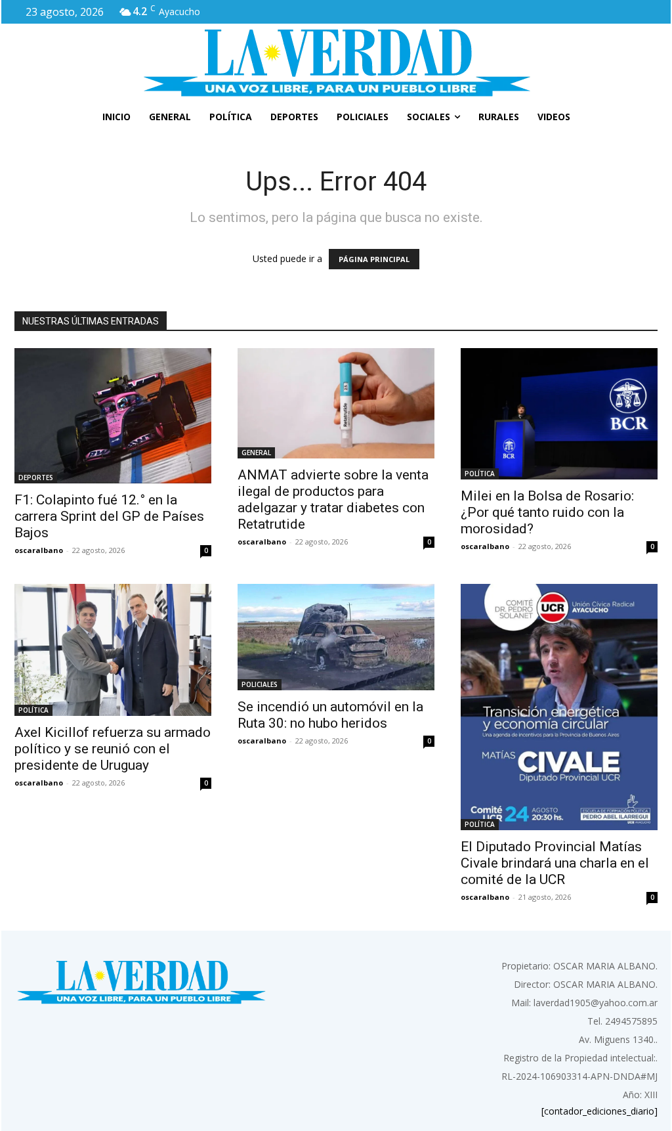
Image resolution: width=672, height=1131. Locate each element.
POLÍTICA (480, 473)
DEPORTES (35, 477)
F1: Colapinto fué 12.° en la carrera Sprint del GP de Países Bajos (109, 516)
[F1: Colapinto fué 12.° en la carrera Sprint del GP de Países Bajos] (112, 415)
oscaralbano (38, 550)
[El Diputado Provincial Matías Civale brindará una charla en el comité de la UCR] (559, 707)
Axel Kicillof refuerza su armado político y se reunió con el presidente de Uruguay (112, 748)
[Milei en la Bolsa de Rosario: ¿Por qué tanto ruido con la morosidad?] (559, 413)
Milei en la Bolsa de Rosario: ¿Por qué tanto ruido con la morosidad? (547, 512)
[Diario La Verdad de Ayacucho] (336, 62)
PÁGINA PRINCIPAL (374, 259)
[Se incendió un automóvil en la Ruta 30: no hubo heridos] (336, 637)
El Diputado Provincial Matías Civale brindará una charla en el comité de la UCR (555, 863)
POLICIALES (260, 684)
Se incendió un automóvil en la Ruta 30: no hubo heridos (330, 715)
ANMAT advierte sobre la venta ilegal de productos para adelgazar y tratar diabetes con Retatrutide (333, 499)
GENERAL (256, 452)
